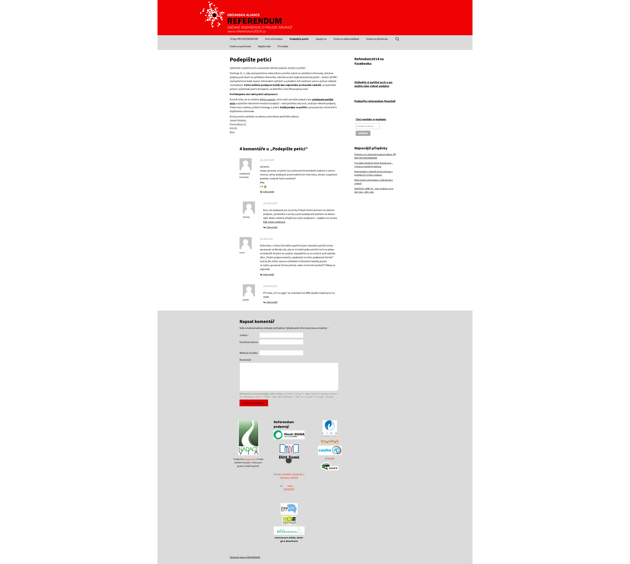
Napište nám (264, 46)
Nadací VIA (250, 459)
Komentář (245, 359)
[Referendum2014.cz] (246, 17)
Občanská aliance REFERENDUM (245, 557)
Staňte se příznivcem (377, 38)
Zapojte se (320, 38)
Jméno (244, 335)
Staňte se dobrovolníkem (346, 38)
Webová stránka (249, 352)
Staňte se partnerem (240, 46)
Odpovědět (268, 191)
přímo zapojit (267, 99)
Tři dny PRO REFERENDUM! (244, 38)
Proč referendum (274, 38)
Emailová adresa (249, 344)
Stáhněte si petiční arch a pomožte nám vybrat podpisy (373, 84)
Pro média (283, 46)
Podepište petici (299, 38)
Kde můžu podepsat (274, 221)
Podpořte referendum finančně (374, 101)
